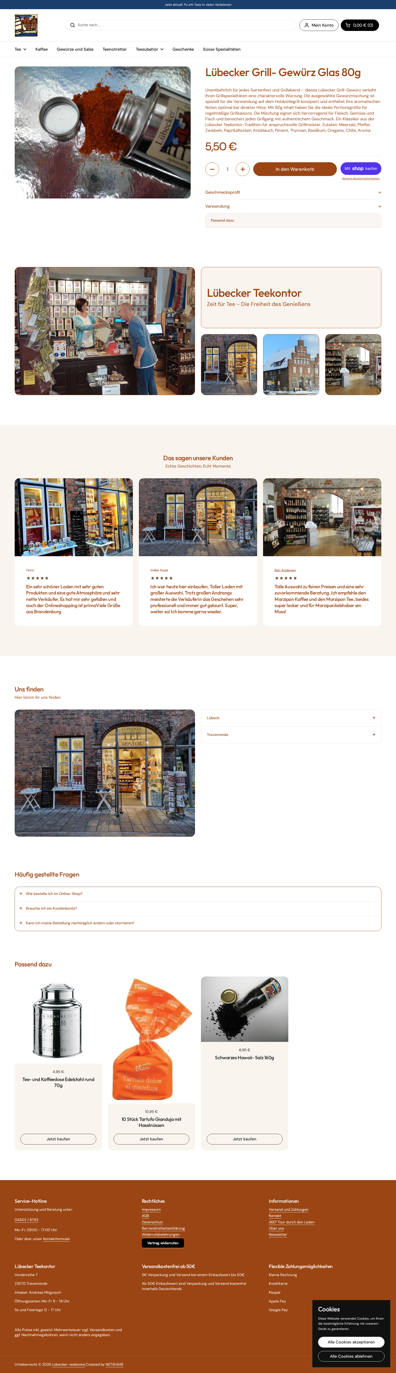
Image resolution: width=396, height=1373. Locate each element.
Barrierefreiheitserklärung (163, 1228)
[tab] (291, 718)
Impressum (151, 1209)
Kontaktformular (56, 1238)
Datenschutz (152, 1222)
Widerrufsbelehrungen (160, 1234)
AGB (145, 1215)
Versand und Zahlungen (288, 1209)
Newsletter (278, 1234)
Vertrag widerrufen (163, 1243)
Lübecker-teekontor (68, 1364)
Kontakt (275, 1215)
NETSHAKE (115, 1364)
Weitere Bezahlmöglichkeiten (361, 178)
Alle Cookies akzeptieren (351, 1342)
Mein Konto (323, 25)
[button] (360, 25)
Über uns (276, 1228)
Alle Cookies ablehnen (351, 1356)
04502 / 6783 (26, 1219)
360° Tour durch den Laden (291, 1222)
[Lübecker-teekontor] (26, 25)
